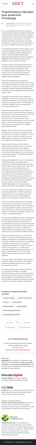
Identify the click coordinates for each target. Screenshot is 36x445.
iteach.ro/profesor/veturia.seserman (18, 350)
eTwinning (6, 302)
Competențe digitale (9, 298)
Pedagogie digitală (21, 306)
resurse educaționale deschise (20, 364)
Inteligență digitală (8, 306)
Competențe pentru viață (25, 298)
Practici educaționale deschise (11, 310)
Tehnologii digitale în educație (11, 314)
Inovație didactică (17, 302)
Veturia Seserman (10, 23)
